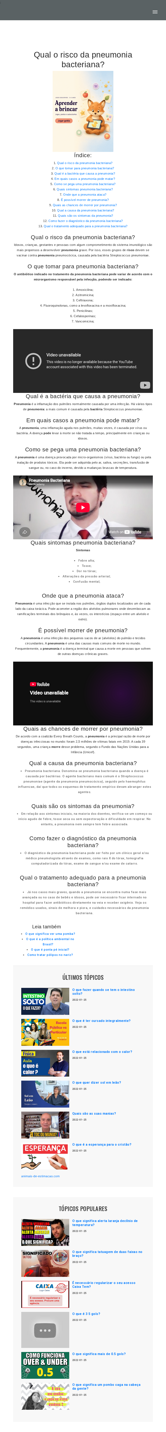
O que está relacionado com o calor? (102, 1052)
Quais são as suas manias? (94, 1113)
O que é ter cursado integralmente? (101, 1021)
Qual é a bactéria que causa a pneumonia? (84, 173)
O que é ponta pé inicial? (50, 949)
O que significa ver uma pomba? (50, 934)
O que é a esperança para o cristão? (102, 1144)
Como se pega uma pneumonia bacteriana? (85, 184)
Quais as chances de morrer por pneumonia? (85, 205)
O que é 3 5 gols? (86, 1314)
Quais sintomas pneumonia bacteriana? (85, 189)
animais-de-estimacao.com (40, 1176)
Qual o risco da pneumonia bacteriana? (85, 163)
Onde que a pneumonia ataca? (84, 194)
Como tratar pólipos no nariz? (50, 955)
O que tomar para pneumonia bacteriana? (84, 168)
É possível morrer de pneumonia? (85, 200)
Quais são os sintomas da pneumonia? (85, 215)
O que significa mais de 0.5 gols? (99, 1354)
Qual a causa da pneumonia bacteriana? (85, 210)
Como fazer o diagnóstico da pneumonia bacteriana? (85, 221)
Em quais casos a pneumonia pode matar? (84, 178)
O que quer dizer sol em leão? (96, 1082)
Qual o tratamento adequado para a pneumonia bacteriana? (86, 226)
